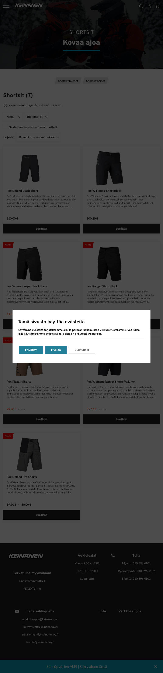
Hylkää (56, 350)
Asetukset (94, 334)
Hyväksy (31, 350)
